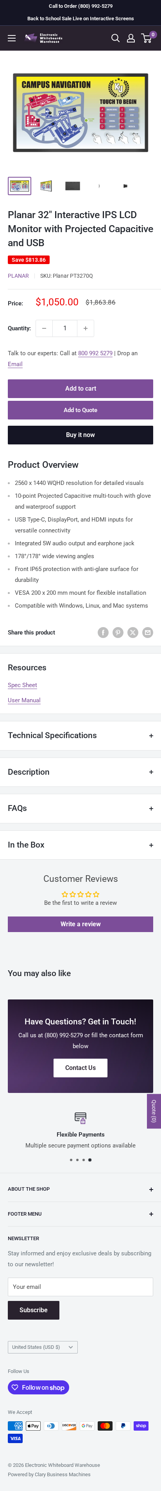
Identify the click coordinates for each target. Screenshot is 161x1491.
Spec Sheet (22, 685)
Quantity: (19, 328)
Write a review (81, 924)
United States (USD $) (36, 1347)
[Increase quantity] (85, 328)
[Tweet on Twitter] (132, 632)
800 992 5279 (95, 353)
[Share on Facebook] (103, 632)
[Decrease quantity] (44, 328)
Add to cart (80, 388)
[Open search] (115, 38)
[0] (147, 38)
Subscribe (34, 1310)
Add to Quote (80, 410)
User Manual (24, 700)
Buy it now (80, 435)
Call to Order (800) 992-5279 (81, 6)
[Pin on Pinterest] (118, 632)
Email (15, 364)
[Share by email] (147, 632)
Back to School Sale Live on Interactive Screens (80, 18)
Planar (18, 276)
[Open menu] (12, 38)
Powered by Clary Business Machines (49, 1474)
